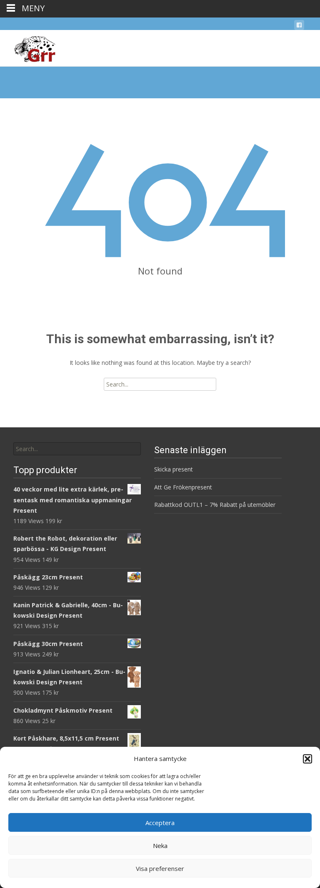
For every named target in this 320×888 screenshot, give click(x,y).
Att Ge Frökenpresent (183, 487)
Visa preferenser (160, 868)
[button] (307, 759)
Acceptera (160, 822)
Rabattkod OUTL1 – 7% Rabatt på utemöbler (214, 505)
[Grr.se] (27, 46)
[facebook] (299, 26)
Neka (160, 845)
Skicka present (173, 469)
